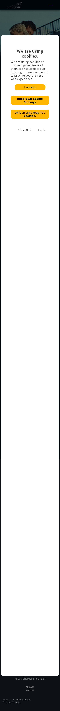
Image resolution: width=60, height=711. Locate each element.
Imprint (42, 130)
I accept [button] (30, 87)
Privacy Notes (25, 130)
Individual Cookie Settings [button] (30, 100)
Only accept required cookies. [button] (29, 114)
